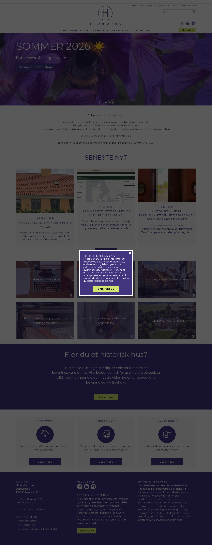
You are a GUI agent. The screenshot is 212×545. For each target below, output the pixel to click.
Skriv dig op (106, 288)
